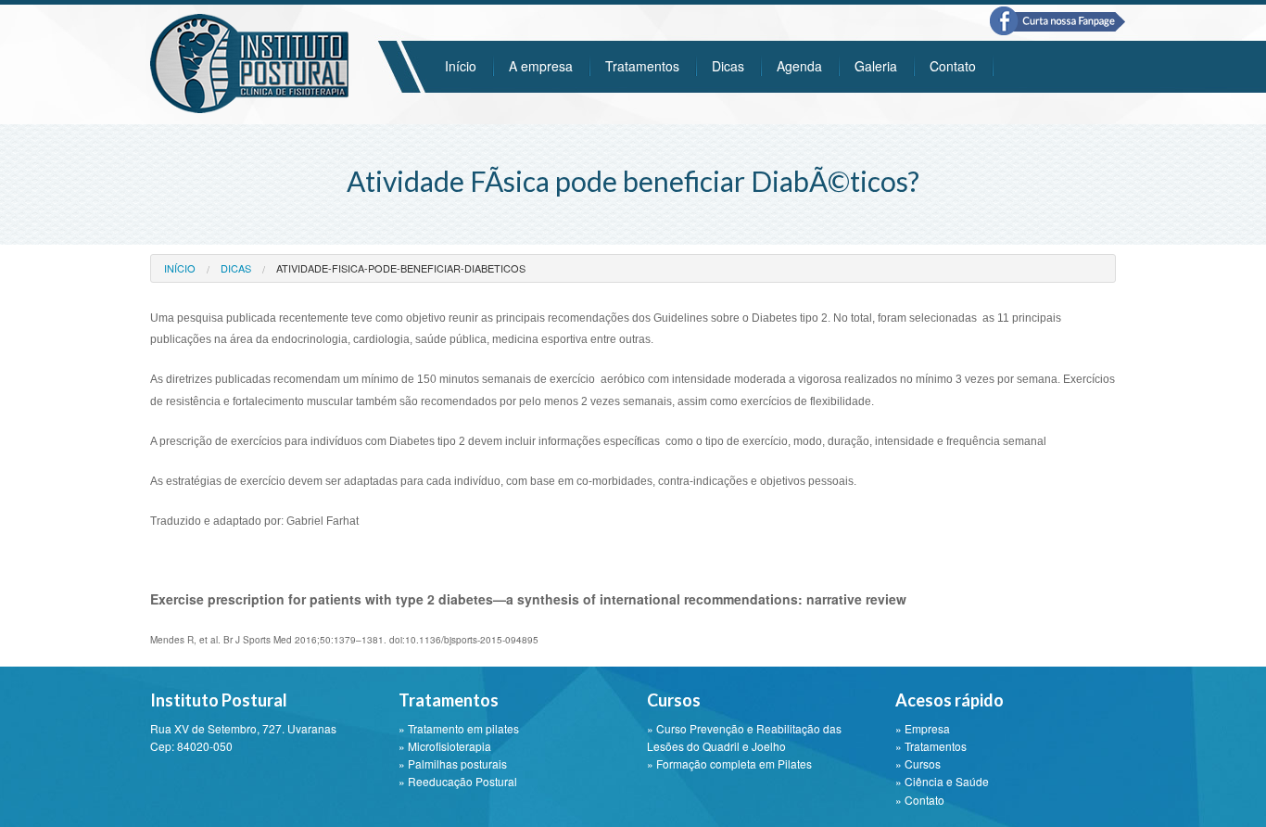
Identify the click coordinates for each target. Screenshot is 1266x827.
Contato (953, 66)
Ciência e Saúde (947, 781)
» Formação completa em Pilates (729, 763)
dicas (236, 268)
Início (460, 66)
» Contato (919, 800)
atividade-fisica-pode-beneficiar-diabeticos (400, 268)
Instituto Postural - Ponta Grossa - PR (249, 63)
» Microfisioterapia (445, 746)
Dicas (728, 66)
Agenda (799, 66)
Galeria (876, 66)
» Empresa (922, 728)
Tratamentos (642, 66)
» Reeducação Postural (458, 781)
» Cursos (918, 763)
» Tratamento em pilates (459, 728)
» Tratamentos (931, 746)
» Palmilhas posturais (453, 763)
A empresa (541, 66)
